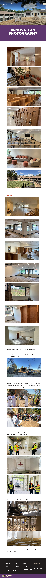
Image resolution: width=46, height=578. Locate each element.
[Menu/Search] (44, 4)
